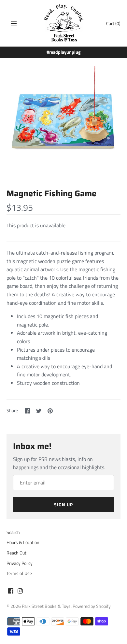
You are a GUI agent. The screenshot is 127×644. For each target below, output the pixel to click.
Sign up (63, 504)
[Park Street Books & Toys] (63, 23)
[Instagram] (20, 592)
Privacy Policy (20, 563)
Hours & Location (23, 542)
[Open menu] (14, 23)
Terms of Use (19, 573)
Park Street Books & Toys (46, 606)
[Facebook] (10, 592)
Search (13, 532)
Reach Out (16, 553)
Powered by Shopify (92, 606)
